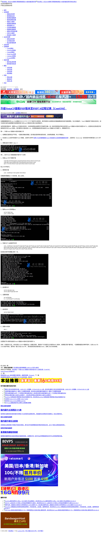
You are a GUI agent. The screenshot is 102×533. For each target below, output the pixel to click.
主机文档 (9, 69)
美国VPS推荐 (11, 21)
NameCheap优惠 (11, 54)
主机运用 (9, 71)
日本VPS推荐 (11, 33)
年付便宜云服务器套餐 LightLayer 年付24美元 (26, 367)
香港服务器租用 (11, 17)
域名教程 (9, 73)
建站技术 (9, 79)
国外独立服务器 (11, 62)
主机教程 (16, 89)
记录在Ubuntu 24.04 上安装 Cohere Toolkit (16, 399)
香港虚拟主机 (11, 16)
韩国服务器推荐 (11, 29)
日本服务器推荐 (11, 27)
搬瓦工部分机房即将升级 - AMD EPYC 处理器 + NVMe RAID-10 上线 (69, 389)
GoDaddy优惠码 (11, 56)
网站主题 (9, 77)
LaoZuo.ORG (21, 531)
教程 (5, 65)
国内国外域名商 (11, 63)
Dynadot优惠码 (11, 58)
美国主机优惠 (11, 14)
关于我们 (40, 531)
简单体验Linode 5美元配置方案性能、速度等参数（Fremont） (18, 375)
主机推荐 (6, 12)
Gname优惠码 (11, 52)
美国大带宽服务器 (12, 31)
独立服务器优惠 (11, 42)
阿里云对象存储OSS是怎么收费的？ (41, 395)
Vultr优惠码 (10, 48)
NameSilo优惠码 (11, 50)
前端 (5, 75)
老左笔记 (73, 1)
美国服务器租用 (11, 23)
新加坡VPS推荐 (11, 35)
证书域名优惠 (11, 40)
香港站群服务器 (11, 19)
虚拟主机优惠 (11, 39)
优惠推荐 (6, 46)
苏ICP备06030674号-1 (31, 531)
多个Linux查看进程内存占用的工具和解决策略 (18, 402)
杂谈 (5, 83)
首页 (5, 10)
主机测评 (6, 44)
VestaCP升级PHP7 (10, 371)
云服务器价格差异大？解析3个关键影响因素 (48, 391)
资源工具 (9, 81)
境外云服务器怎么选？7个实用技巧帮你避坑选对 (52, 393)
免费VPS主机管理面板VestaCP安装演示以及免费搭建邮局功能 (50, 137)
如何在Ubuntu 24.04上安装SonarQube (15, 401)
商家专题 (6, 60)
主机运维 (9, 67)
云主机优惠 (7, 37)
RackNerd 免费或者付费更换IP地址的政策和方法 (51, 397)
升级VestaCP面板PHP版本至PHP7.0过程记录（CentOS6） (34, 108)
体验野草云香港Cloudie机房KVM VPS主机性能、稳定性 (16, 377)
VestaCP (3, 371)
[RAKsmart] (31, 382)
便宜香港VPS (11, 25)
